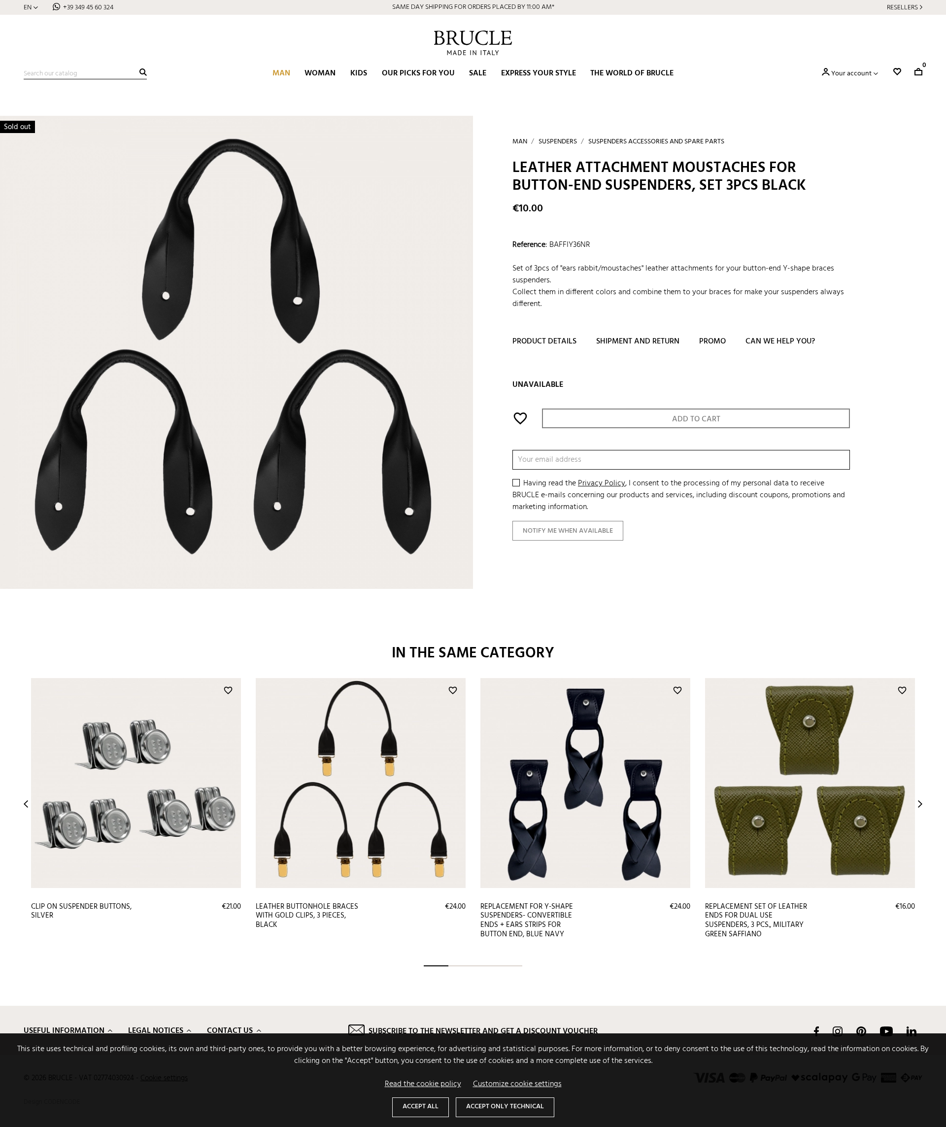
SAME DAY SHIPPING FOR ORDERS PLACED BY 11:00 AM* (473, 7)
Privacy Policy (601, 484)
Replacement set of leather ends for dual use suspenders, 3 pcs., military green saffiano (756, 920)
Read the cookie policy (423, 1084)
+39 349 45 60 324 (88, 7)
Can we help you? (780, 342)
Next (920, 804)
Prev (26, 804)
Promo (712, 342)
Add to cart (696, 419)
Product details (544, 342)
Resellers (902, 7)
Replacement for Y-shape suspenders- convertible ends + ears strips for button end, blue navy (526, 920)
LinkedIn (911, 1031)
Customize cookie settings (517, 1084)
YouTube (886, 1031)
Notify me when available (568, 531)
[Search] (143, 72)
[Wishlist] (897, 71)
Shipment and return (637, 342)
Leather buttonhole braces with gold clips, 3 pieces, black (307, 916)
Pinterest (861, 1031)
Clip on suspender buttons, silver (81, 911)
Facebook (816, 1031)
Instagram (838, 1031)
